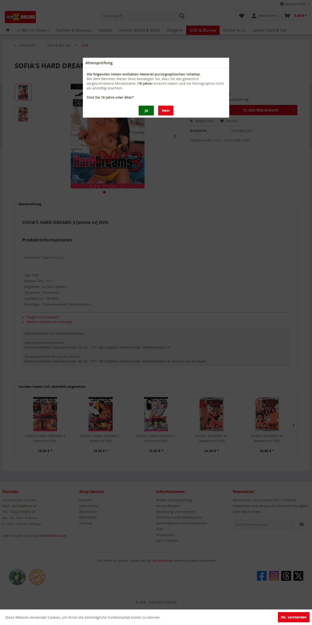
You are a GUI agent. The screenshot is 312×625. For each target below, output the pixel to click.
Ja (146, 110)
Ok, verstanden (294, 617)
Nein (166, 110)
